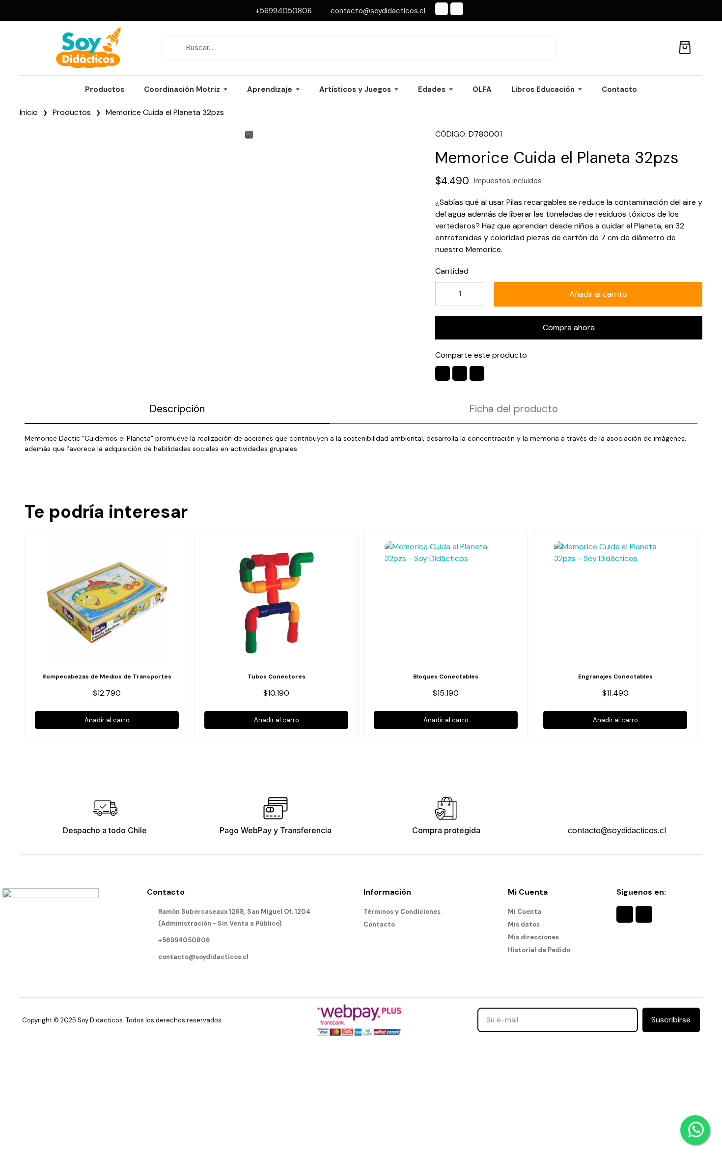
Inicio (29, 112)
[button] (598, 294)
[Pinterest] (477, 373)
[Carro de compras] (685, 46)
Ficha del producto (513, 409)
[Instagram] (456, 8)
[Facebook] (441, 8)
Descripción (177, 409)
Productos (72, 112)
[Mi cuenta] (662, 47)
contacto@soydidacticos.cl (617, 830)
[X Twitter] (459, 373)
